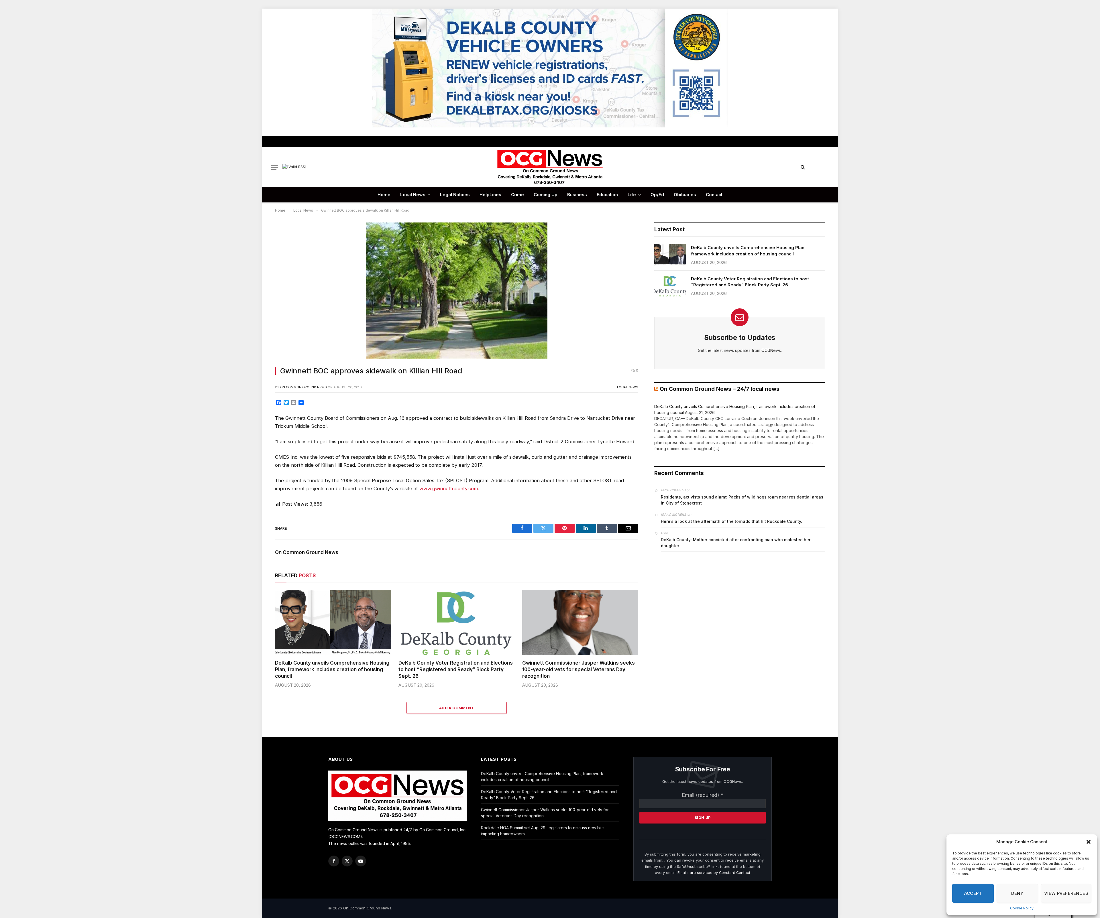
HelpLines (490, 194)
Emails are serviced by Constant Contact (713, 872)
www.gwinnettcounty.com (448, 488)
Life (632, 194)
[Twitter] (255, 431)
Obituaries (685, 194)
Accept (973, 893)
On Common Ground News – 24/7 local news (719, 389)
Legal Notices (455, 194)
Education (607, 194)
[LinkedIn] (255, 444)
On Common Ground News (303, 387)
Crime (517, 194)
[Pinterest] (255, 457)
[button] (1088, 842)
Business (577, 194)
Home (384, 194)
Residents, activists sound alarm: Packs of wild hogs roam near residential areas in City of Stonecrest (742, 500)
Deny (1017, 893)
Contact (714, 194)
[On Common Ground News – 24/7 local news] (550, 167)
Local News (412, 194)
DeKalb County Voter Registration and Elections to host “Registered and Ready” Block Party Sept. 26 (455, 669)
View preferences (1066, 893)
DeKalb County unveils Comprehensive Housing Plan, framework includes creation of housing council (332, 669)
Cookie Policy (1022, 908)
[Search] (803, 167)
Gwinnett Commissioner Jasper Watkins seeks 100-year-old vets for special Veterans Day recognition (578, 669)
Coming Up (545, 194)
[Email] (255, 470)
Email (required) (703, 795)
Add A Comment (456, 708)
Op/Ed (657, 194)
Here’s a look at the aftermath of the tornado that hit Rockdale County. (731, 521)
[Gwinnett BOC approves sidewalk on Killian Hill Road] (456, 291)
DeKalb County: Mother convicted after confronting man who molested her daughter (735, 542)
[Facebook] (255, 418)
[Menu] (274, 167)
